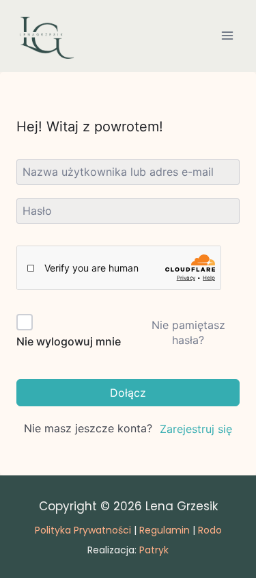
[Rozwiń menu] (227, 36)
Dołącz (128, 392)
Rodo (210, 530)
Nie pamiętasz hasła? (188, 332)
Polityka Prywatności (83, 530)
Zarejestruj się (196, 429)
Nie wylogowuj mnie (68, 341)
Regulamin (164, 530)
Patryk (154, 550)
